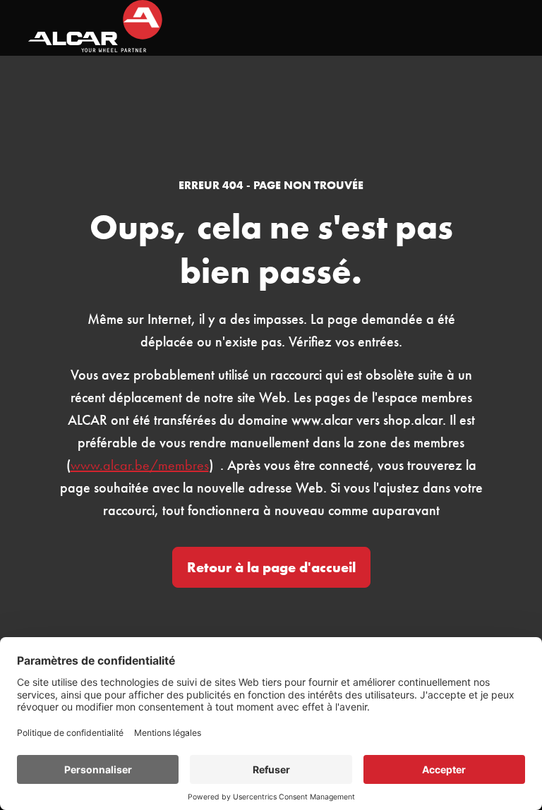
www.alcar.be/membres (140, 465)
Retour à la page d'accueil (271, 567)
